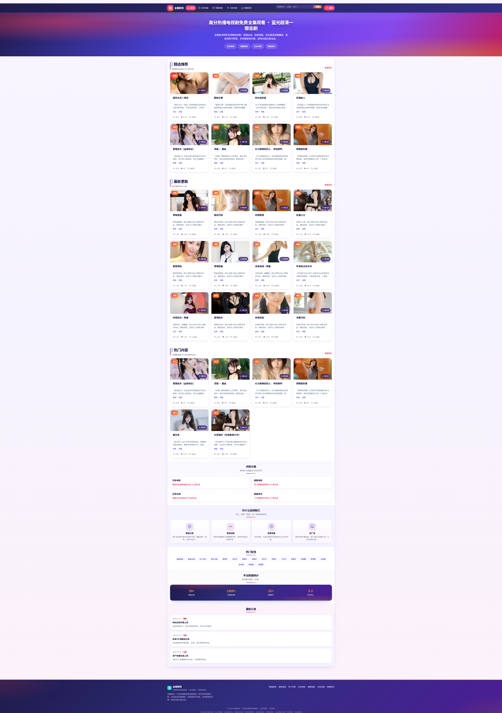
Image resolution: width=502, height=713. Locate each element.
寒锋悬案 (177, 215)
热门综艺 (202, 559)
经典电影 (179, 559)
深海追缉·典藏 (263, 266)
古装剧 (323, 559)
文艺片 (283, 559)
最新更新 (282, 686)
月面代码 (300, 317)
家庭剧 (260, 564)
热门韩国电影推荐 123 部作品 (266, 484)
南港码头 (218, 317)
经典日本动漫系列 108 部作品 (184, 498)
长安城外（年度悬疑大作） (227, 434)
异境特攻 (259, 317)
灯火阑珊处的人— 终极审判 (268, 149)
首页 (192, 7)
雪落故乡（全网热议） (184, 149)
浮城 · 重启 (220, 149)
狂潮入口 (300, 215)
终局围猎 (259, 215)
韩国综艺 (248, 7)
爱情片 (225, 559)
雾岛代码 (218, 215)
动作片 (234, 559)
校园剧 (303, 559)
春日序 (176, 434)
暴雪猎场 (177, 266)
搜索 (317, 6)
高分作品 (214, 559)
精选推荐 (272, 686)
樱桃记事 (218, 97)
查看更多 (328, 67)
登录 (331, 7)
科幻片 (264, 559)
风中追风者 (260, 97)
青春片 (293, 559)
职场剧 (313, 559)
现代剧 (241, 564)
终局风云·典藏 (180, 317)
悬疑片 (254, 559)
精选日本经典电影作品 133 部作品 (186, 484)
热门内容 (292, 686)
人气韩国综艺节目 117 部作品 (266, 498)
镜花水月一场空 (180, 97)
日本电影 (205, 7)
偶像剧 (251, 564)
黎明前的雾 (301, 149)
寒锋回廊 (218, 266)
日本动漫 (233, 7)
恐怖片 (274, 559)
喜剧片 (244, 559)
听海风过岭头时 (304, 266)
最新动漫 (191, 559)
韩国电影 (219, 7)
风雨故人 (300, 97)
